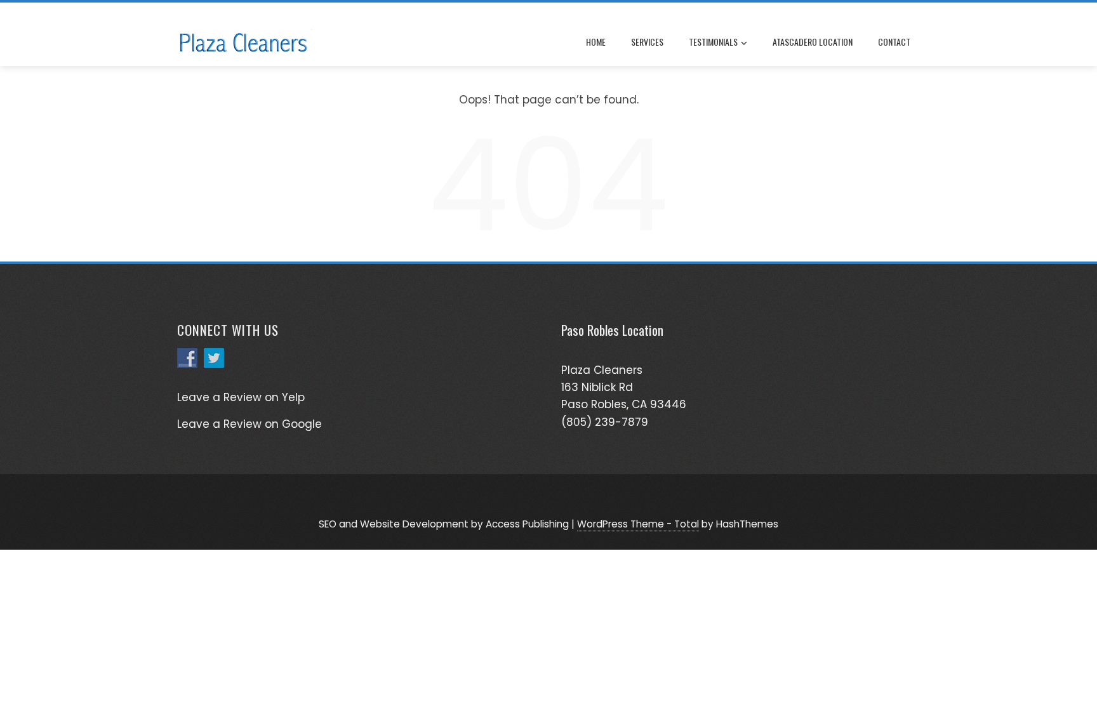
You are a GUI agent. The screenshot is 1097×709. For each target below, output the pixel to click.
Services (647, 41)
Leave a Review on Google (249, 424)
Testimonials (713, 41)
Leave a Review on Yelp (241, 397)
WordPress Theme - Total (638, 524)
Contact (894, 41)
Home (596, 41)
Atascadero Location (813, 41)
